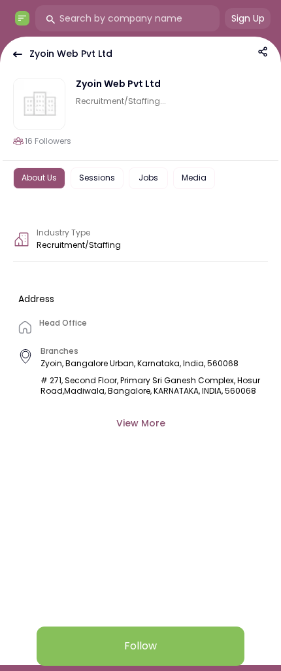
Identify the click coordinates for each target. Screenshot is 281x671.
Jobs (148, 177)
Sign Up (248, 18)
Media (194, 177)
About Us (39, 177)
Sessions (97, 177)
